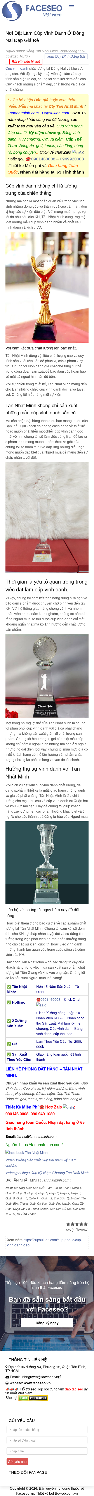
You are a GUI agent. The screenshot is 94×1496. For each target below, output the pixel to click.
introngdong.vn (17, 1405)
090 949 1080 (43, 1114)
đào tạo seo (74, 1389)
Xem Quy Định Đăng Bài (66, 56)
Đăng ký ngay (47, 1322)
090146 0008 (16, 1114)
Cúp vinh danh (16, 68)
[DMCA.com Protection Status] (33, 1397)
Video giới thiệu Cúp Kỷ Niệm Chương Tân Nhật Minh (47, 1172)
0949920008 (72, 159)
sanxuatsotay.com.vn (21, 1411)
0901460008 (43, 159)
